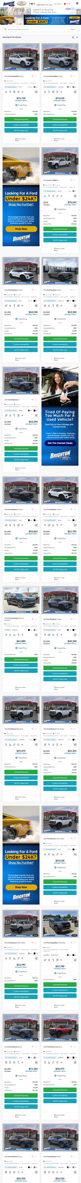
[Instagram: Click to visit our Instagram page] (34, 4)
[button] (38, 52)
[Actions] (36, 71)
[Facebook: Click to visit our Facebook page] (29, 4)
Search (73, 24)
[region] (21, 108)
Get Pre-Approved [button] (21, 126)
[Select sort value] (76, 32)
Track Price (22, 100)
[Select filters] (73, 32)
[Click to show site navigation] (77, 3)
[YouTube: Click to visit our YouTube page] (32, 4)
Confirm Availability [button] (21, 120)
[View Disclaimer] (22, 87)
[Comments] (36, 87)
